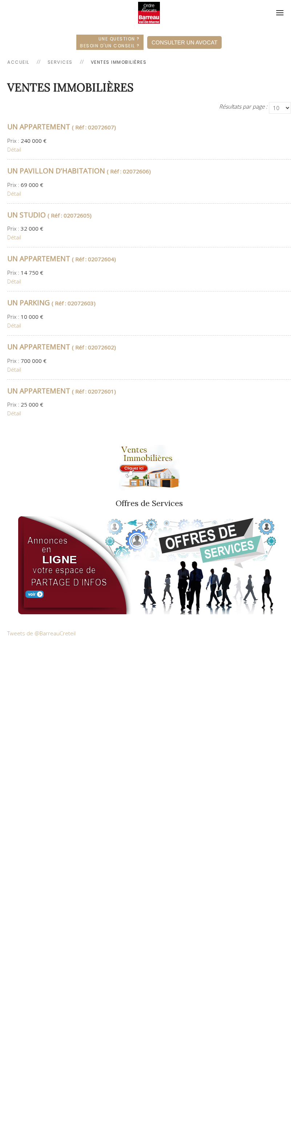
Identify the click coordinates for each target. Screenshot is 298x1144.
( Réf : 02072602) (61, 347)
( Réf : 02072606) (79, 171)
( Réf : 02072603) (51, 303)
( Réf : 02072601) (61, 391)
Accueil (18, 62)
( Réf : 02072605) (49, 215)
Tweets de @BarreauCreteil (41, 633)
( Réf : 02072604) (61, 259)
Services (60, 62)
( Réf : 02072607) (61, 127)
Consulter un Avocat (184, 42)
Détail (14, 149)
